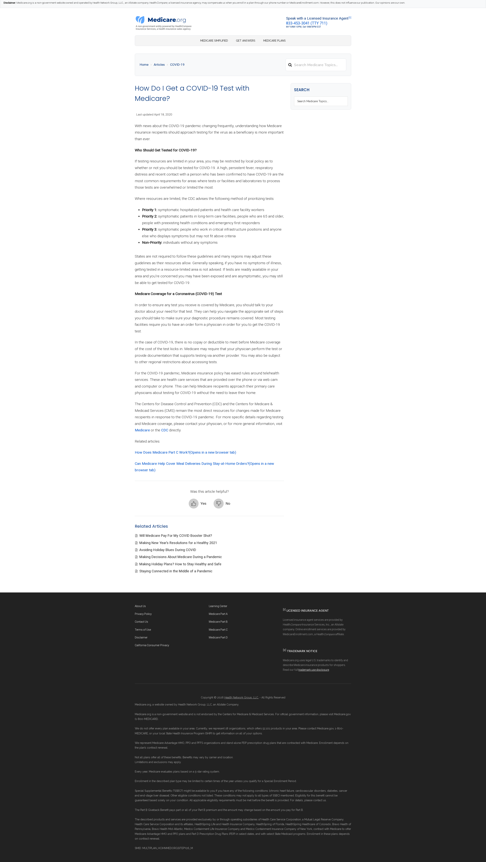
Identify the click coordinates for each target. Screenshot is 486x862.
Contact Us (141, 621)
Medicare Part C (218, 629)
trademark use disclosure (313, 669)
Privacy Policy (143, 613)
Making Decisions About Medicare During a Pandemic (180, 557)
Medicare (142, 430)
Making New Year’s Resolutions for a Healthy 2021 (178, 543)
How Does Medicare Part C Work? (185, 452)
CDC (164, 430)
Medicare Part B (218, 621)
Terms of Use (143, 629)
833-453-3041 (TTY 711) (306, 23)
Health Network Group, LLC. (241, 697)
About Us (140, 606)
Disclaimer (141, 637)
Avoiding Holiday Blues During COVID (167, 550)
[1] (350, 17)
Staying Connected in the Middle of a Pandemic (175, 571)
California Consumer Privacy (152, 645)
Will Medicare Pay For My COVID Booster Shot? (175, 536)
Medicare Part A (218, 613)
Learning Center (218, 606)
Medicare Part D (218, 637)
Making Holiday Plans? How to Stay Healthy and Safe (180, 564)
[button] (197, 504)
